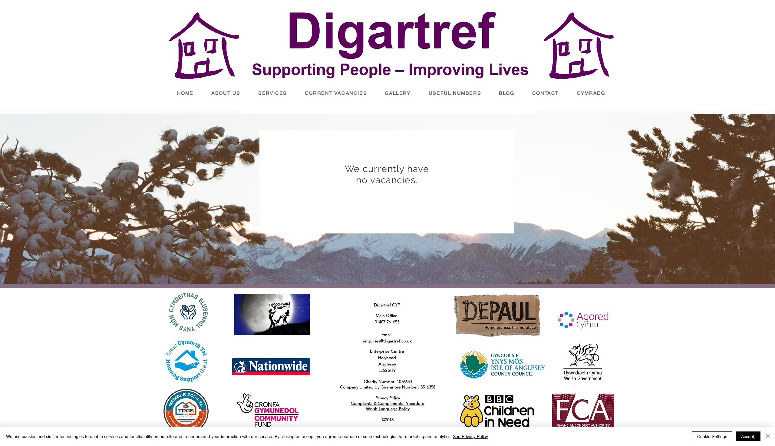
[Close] (767, 436)
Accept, (748, 436)
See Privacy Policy (470, 436)
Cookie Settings (712, 436)
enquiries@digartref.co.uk (387, 341)
